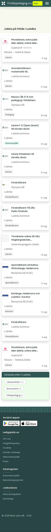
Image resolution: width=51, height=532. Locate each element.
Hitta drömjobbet (12, 494)
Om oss (7, 438)
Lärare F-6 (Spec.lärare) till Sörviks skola (25, 127)
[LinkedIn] (9, 507)
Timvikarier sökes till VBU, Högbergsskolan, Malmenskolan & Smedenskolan (25, 238)
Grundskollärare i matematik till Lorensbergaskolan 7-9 (24, 70)
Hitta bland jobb (11, 456)
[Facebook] (15, 507)
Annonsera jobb (11, 475)
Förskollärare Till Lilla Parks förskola (23, 209)
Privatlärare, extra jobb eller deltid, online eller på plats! (24, 41)
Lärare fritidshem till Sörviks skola (22, 155)
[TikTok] (21, 507)
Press (5, 461)
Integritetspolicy (11, 443)
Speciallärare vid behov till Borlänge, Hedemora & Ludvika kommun (24, 266)
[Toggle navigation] (47, 3)
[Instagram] (4, 507)
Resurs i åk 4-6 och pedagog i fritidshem (23, 98)
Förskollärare (18, 182)
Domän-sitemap (11, 452)
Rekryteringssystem (13, 480)
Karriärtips (8, 498)
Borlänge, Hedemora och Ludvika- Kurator (25, 295)
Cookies (7, 447)
